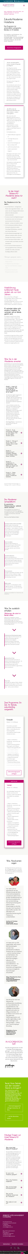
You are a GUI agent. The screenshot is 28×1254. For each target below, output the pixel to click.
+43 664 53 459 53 (9, 1)
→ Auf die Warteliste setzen (13, 1117)
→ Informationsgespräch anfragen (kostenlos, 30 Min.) (14, 1108)
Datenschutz (6, 1244)
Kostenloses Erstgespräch (14, 47)
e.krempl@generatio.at (8, 1227)
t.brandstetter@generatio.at (9, 1236)
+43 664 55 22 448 (7, 1234)
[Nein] (24, 1253)
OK (22, 1253)
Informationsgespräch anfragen (14, 773)
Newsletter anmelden (17, 1244)
